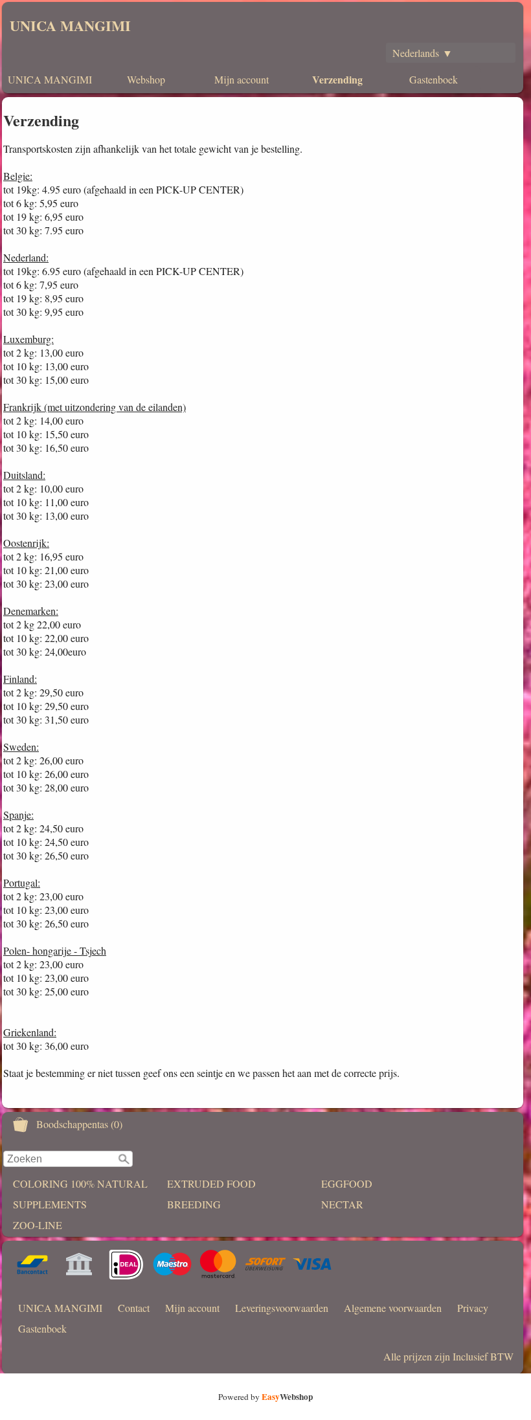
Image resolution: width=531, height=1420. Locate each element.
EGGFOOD (346, 1183)
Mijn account (241, 79)
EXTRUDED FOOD (211, 1183)
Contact (134, 1308)
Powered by (265, 1396)
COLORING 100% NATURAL (80, 1183)
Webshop (146, 79)
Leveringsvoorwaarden (281, 1308)
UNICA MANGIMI (70, 25)
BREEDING (194, 1204)
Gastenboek (433, 79)
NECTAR (342, 1204)
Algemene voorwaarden (393, 1308)
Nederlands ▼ (422, 53)
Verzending (337, 79)
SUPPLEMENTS (50, 1204)
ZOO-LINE (37, 1225)
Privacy (472, 1308)
